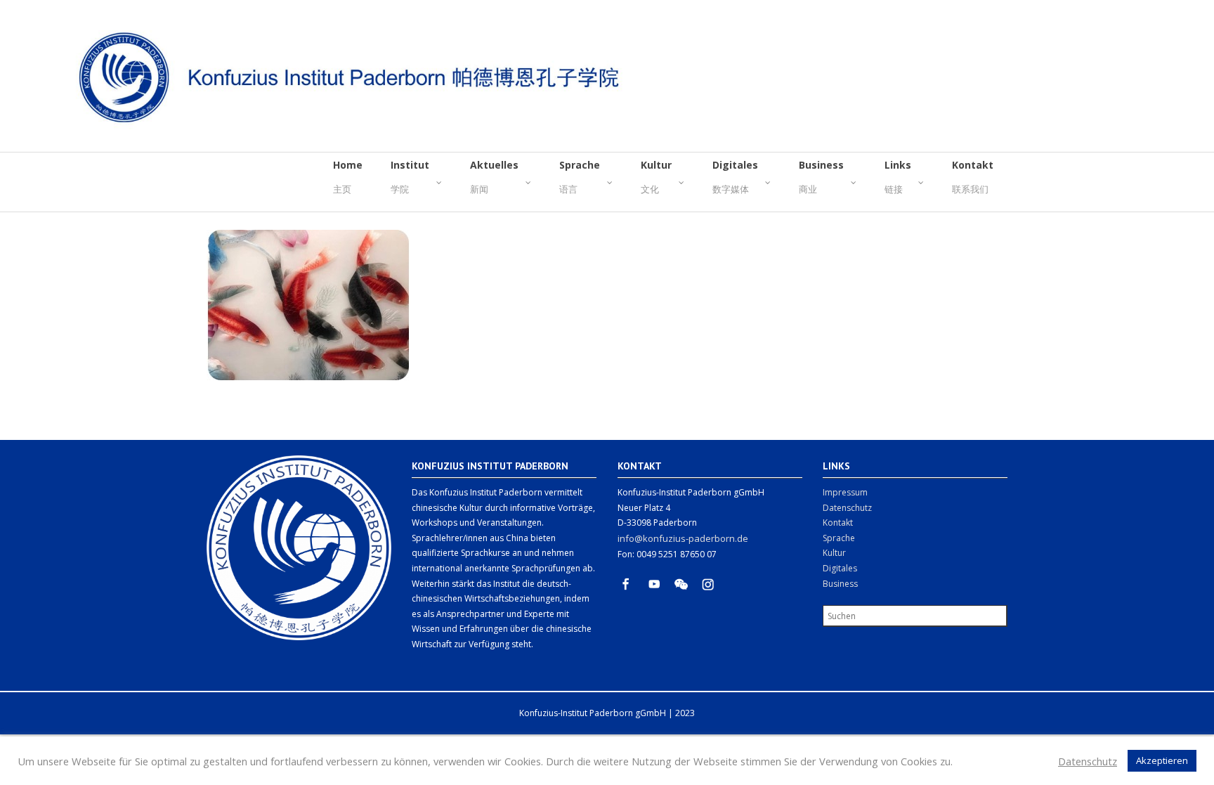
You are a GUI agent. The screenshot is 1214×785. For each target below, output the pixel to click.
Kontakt (838, 522)
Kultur (834, 553)
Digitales (840, 568)
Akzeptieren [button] (1162, 760)
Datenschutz (847, 508)
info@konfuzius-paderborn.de (683, 538)
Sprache (839, 538)
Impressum (845, 492)
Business (840, 584)
